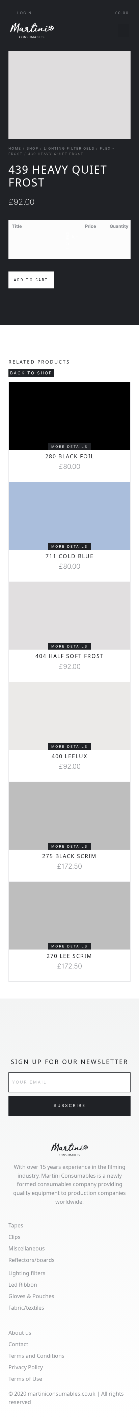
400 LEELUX (69, 756)
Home (14, 148)
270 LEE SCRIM (69, 956)
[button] (123, 30)
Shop (32, 148)
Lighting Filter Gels (69, 148)
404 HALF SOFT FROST (69, 656)
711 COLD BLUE (70, 556)
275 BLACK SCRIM (69, 856)
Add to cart (31, 280)
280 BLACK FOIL (69, 456)
